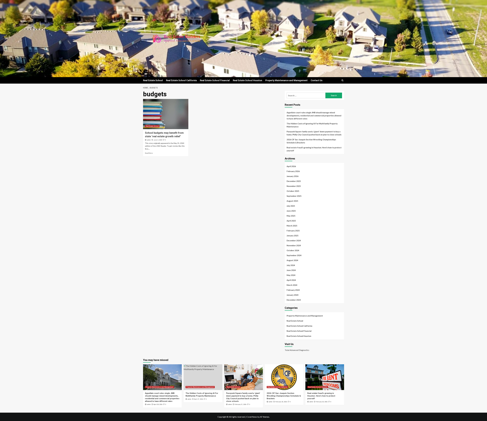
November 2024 (294, 245)
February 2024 (293, 290)
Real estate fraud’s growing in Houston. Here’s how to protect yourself (314, 149)
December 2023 (294, 300)
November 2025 (294, 186)
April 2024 (291, 280)
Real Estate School (153, 80)
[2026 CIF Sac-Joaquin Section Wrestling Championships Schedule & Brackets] (284, 377)
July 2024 (291, 265)
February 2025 (293, 230)
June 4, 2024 (158, 140)
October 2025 (293, 191)
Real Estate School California (181, 80)
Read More (149, 153)
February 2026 (293, 171)
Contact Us (316, 80)
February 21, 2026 (240, 404)
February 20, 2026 (281, 402)
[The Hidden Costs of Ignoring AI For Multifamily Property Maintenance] (203, 377)
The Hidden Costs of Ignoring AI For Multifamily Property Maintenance (312, 125)
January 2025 (292, 235)
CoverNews (252, 417)
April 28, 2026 (158, 404)
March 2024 (292, 285)
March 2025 (292, 226)
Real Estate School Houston (247, 80)
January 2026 (292, 176)
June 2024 (291, 270)
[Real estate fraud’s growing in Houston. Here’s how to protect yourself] (324, 377)
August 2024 (292, 260)
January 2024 (292, 295)
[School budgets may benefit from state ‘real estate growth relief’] (165, 114)
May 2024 (291, 275)
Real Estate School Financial (215, 80)
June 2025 (291, 211)
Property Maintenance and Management (286, 80)
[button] (342, 80)
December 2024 (294, 240)
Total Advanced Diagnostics (297, 350)
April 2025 (291, 221)
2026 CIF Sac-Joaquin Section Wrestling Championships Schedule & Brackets (311, 141)
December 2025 (294, 181)
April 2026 (291, 166)
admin (149, 140)
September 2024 (294, 255)
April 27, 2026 (198, 399)
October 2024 (293, 250)
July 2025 (291, 206)
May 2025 (291, 216)
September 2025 (294, 196)
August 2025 (292, 201)
